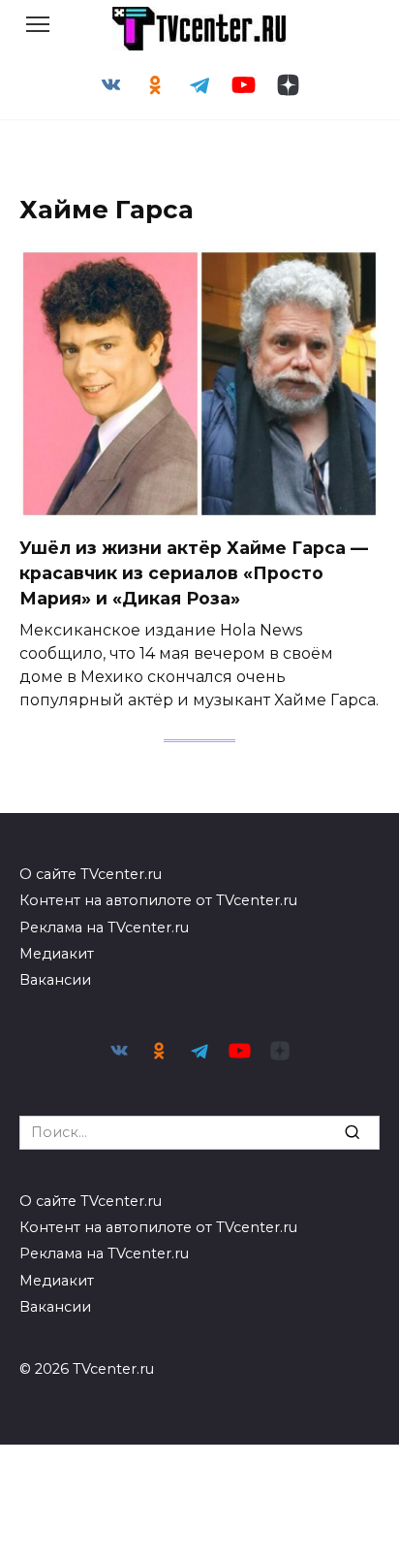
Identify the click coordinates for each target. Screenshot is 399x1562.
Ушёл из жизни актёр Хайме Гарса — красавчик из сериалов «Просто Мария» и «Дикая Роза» (193, 572)
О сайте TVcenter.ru (90, 874)
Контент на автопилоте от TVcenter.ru (158, 900)
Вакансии (55, 980)
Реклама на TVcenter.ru (104, 927)
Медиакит (56, 953)
